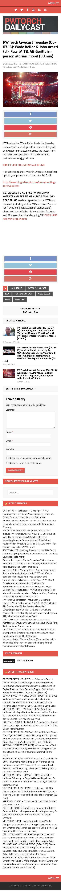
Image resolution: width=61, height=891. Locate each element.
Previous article (30, 308)
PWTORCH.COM (25, 660)
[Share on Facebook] (30, 114)
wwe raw (20, 299)
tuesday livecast (23, 294)
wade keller (44, 294)
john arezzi (16, 288)
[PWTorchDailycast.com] (30, 25)
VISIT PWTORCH (13, 653)
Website (10, 449)
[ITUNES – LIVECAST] (39, 10)
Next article (30, 312)
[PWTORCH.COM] (9, 661)
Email (9, 440)
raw (7, 294)
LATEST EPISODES (31, 64)
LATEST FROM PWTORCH (21, 672)
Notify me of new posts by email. (25, 463)
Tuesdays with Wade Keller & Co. (19, 67)
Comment (10, 410)
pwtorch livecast (37, 288)
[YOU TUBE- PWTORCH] (33, 10)
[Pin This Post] (30, 127)
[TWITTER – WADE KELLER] (21, 10)
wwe (7, 299)
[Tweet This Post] (30, 121)
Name (9, 432)
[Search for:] (30, 492)
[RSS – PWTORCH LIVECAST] (45, 10)
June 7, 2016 (11, 64)
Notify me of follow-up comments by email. (30, 458)
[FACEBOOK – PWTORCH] (27, 10)
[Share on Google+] (30, 134)
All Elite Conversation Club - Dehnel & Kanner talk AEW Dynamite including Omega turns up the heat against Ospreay (29, 524)
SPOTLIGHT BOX (48, 64)
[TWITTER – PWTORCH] (15, 10)
